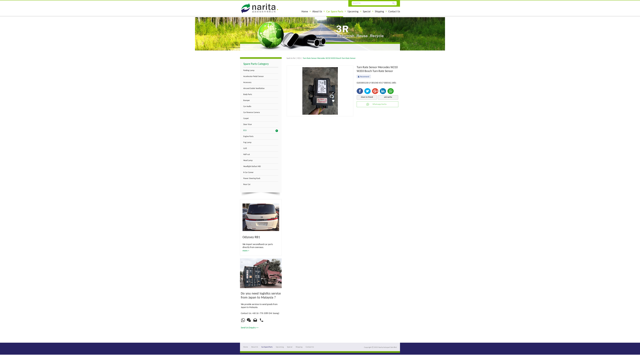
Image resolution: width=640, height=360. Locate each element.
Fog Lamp (247, 143)
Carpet (246, 119)
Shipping (379, 11)
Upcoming (353, 11)
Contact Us (394, 11)
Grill (245, 149)
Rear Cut (246, 185)
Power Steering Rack (251, 179)
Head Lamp (247, 161)
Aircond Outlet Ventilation (253, 89)
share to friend (367, 97)
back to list (291, 58)
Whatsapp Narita (379, 104)
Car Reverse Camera (251, 113)
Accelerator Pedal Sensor (253, 77)
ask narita (388, 97)
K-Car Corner (248, 173)
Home (305, 11)
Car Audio (247, 107)
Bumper (246, 101)
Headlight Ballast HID (252, 167)
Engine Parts (248, 137)
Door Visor (247, 125)
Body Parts (247, 95)
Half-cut (246, 155)
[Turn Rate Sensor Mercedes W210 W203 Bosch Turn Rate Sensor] (320, 114)
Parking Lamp (248, 71)
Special (366, 11)
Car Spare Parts (334, 11)
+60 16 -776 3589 (260, 313)
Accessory (247, 83)
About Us (317, 11)
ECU (245, 131)
